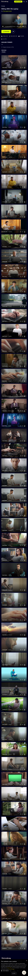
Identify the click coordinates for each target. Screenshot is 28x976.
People (3, 52)
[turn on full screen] (20, 67)
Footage (3, 6)
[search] (24, 1)
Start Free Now (18, 1)
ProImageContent (7, 11)
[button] (14, 971)
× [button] (26, 960)
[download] (25, 68)
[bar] (26, 1)
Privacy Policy (9, 967)
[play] (3, 26)
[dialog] (14, 967)
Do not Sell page (11, 969)
